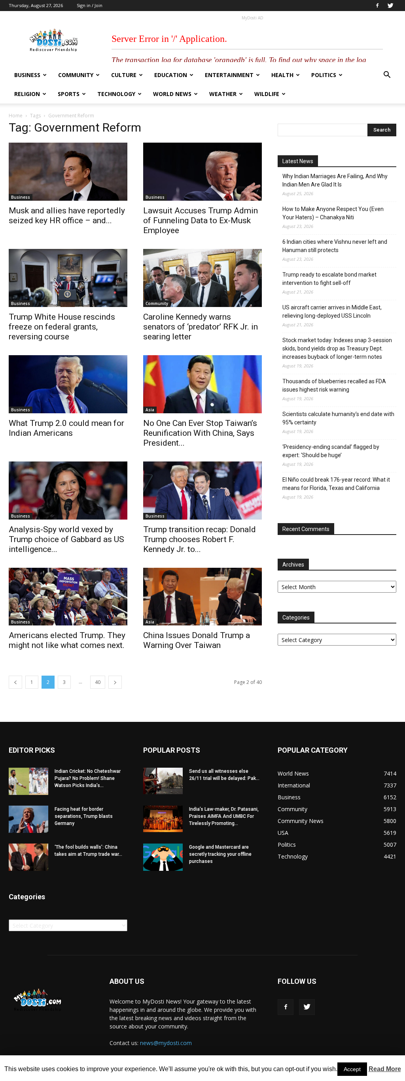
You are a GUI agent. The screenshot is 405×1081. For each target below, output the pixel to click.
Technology (116, 94)
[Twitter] (390, 5)
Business (27, 75)
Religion (27, 94)
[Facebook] (377, 5)
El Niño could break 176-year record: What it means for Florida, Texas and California (336, 483)
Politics (323, 75)
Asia (150, 409)
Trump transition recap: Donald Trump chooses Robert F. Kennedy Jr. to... (199, 539)
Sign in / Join (89, 5)
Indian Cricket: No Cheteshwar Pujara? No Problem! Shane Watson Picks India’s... (88, 778)
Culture (123, 75)
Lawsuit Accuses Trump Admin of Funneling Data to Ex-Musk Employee (200, 220)
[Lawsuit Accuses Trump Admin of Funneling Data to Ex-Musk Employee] (202, 172)
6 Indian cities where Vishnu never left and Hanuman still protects (334, 246)
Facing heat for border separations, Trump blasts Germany (84, 816)
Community (75, 75)
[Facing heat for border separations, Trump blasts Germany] (28, 819)
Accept (352, 1069)
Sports (68, 94)
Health (282, 75)
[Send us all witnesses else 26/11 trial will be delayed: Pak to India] (163, 781)
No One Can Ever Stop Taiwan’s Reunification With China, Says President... (200, 433)
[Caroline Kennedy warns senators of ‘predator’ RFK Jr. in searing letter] (202, 278)
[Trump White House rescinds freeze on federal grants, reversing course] (68, 278)
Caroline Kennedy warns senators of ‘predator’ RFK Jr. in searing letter (200, 326)
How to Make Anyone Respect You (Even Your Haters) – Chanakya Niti (333, 213)
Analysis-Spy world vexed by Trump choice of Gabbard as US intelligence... (66, 539)
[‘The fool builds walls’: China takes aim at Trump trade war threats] (28, 857)
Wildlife (266, 94)
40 (97, 682)
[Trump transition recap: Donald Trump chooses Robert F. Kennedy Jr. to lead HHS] (202, 490)
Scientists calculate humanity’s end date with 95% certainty (338, 418)
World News (172, 94)
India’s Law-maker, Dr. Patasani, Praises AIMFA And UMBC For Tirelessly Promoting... (224, 816)
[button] (386, 75)
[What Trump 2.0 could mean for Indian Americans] (68, 384)
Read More (385, 1069)
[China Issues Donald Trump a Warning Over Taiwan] (202, 597)
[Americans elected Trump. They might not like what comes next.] (68, 597)
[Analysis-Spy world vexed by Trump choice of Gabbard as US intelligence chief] (68, 490)
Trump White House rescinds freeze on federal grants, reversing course (62, 326)
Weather (223, 94)
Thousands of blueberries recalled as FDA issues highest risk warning (334, 385)
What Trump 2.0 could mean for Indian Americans (66, 428)
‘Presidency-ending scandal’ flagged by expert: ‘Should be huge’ (330, 451)
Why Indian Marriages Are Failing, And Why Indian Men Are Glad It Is (335, 180)
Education (170, 75)
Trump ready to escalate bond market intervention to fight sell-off (329, 278)
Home (16, 115)
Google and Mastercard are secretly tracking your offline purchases (220, 854)
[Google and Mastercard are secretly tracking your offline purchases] (163, 857)
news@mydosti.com (166, 1043)
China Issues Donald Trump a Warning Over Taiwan (196, 640)
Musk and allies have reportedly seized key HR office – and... (67, 215)
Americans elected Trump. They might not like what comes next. (67, 640)
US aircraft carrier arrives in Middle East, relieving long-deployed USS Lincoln (332, 311)
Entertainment (229, 75)
